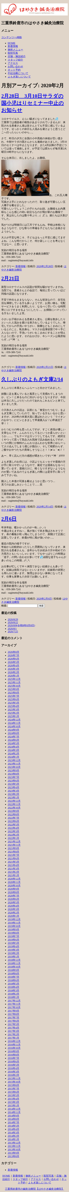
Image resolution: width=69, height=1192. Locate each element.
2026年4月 (13, 665)
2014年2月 (13, 1136)
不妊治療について (18, 73)
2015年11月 (14, 1078)
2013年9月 (13, 1153)
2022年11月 (14, 804)
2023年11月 (14, 763)
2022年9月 (13, 811)
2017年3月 (13, 1031)
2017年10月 (14, 1007)
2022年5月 (13, 824)
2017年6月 (13, 1021)
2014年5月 (13, 1125)
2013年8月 (13, 1156)
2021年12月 (14, 841)
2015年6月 (13, 1092)
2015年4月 (13, 1098)
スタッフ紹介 (15, 59)
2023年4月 (13, 787)
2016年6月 (13, 1061)
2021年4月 (13, 865)
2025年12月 (14, 679)
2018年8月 (13, 973)
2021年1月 (13, 875)
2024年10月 (14, 726)
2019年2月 (13, 953)
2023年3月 (13, 790)
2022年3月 (13, 831)
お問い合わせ (15, 66)
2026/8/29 (13, 619)
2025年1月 (13, 716)
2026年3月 (13, 669)
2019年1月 (13, 956)
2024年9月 (13, 729)
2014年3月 (13, 1132)
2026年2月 (13, 672)
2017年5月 (13, 1024)
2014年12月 (14, 1109)
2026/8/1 (12, 628)
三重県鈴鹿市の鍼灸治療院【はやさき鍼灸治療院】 (34, 1188)
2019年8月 (13, 933)
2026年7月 (13, 655)
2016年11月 (14, 1044)
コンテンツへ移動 (11, 37)
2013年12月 (14, 1142)
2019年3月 (13, 949)
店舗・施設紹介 (17, 56)
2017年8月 (13, 1014)
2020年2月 (13, 912)
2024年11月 (14, 723)
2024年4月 (13, 746)
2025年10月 (14, 685)
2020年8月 (13, 892)
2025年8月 (13, 692)
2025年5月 (13, 702)
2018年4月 (13, 987)
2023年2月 (13, 794)
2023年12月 (14, 760)
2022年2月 (13, 834)
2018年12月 (14, 960)
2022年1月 (13, 838)
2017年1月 (13, 1037)
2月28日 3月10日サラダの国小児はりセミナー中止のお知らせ (32, 103)
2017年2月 (13, 1034)
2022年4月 (13, 828)
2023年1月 (13, 797)
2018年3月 (13, 990)
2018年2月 (13, 993)
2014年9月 (13, 1115)
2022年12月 (14, 801)
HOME (11, 43)
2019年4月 (13, 946)
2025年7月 (13, 696)
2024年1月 (13, 757)
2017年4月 (13, 1027)
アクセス (13, 63)
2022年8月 (13, 814)
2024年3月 (13, 750)
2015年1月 (13, 1105)
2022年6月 (13, 821)
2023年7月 (13, 777)
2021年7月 (13, 855)
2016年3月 (13, 1071)
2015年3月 (13, 1102)
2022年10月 (14, 807)
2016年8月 (13, 1054)
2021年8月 (13, 851)
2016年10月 (14, 1048)
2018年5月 (13, 983)
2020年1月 (13, 916)
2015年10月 (14, 1081)
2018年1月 (13, 997)
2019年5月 (13, 943)
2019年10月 (14, 926)
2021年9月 (13, 848)
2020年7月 (13, 895)
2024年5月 (13, 743)
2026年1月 (13, 675)
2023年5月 (13, 784)
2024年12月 (14, 719)
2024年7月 (13, 736)
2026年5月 (13, 662)
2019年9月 (13, 929)
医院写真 (13, 53)
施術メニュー (15, 49)
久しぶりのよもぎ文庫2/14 (32, 379)
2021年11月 (14, 845)
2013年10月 (14, 1149)
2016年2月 (13, 1075)
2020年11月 (14, 882)
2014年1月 (13, 1139)
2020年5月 (13, 902)
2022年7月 (13, 817)
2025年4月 (13, 706)
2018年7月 (13, 977)
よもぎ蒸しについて (19, 76)
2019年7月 (13, 936)
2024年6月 (13, 740)
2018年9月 (13, 970)
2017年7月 (13, 1017)
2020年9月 (13, 889)
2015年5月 (13, 1095)
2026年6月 (13, 658)
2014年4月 (13, 1129)
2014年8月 (13, 1119)
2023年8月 (13, 773)
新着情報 (13, 46)
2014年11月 (14, 1112)
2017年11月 (14, 1004)
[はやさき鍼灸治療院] (34, 14)
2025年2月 (13, 713)
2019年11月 (14, 922)
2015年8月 (13, 1085)
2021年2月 (13, 872)
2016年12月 (14, 1041)
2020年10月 (14, 885)
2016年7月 (13, 1058)
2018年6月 (13, 980)
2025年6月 (13, 699)
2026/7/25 (13, 631)
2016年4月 (13, 1068)
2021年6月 (13, 858)
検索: (4, 605)
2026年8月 (13, 652)
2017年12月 (14, 1000)
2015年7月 (13, 1088)
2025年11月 (14, 682)
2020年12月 (14, 878)
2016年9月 (13, 1051)
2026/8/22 (13, 622)
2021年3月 (13, 868)
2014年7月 (13, 1122)
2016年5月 (13, 1065)
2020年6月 (13, 899)
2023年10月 (14, 767)
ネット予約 (14, 69)
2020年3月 (13, 909)
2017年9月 (13, 1010)
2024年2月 (13, 753)
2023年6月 (13, 780)
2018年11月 (14, 963)
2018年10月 (14, 966)
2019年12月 (14, 919)
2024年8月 (13, 733)
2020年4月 (13, 905)
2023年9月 (13, 770)
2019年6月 (13, 939)
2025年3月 (13, 709)
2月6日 (9, 519)
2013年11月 (14, 1146)
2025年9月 (13, 689)
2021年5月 (13, 861)
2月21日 (10, 278)
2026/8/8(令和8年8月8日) (21, 625)
